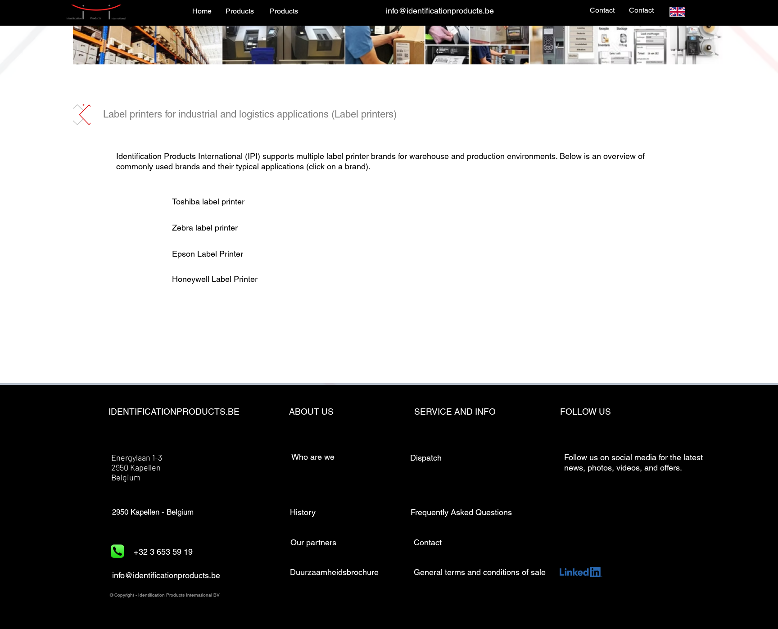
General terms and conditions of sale (480, 572)
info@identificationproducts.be (440, 10)
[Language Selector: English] (683, 12)
